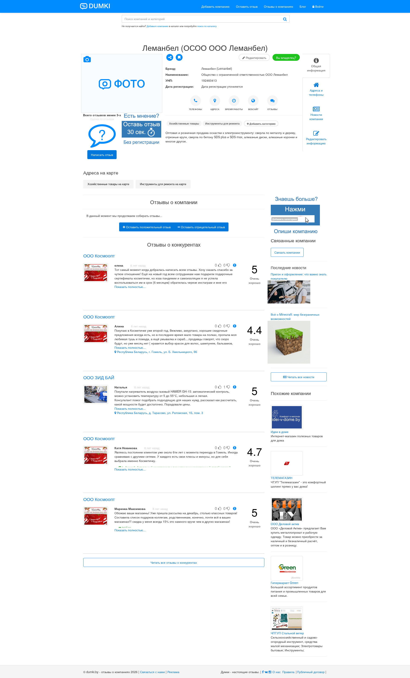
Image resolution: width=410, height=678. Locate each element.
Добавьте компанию (157, 26)
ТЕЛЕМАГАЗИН (281, 478)
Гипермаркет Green (284, 583)
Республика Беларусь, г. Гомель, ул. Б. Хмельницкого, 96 (156, 352)
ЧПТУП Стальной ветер (287, 633)
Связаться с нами (152, 672)
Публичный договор (311, 672)
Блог (303, 6)
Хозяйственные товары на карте (108, 184)
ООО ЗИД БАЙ (98, 377)
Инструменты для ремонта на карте (163, 184)
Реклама (173, 672)
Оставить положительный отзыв (148, 227)
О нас (276, 672)
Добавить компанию (215, 6)
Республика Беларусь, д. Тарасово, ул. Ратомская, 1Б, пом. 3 (159, 413)
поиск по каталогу (207, 26)
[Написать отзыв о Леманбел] (141, 130)
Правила (288, 672)
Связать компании (287, 252)
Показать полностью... (130, 287)
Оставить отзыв (247, 6)
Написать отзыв (102, 154)
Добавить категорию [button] (262, 124)
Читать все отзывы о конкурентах (174, 562)
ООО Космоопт (99, 255)
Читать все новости (300, 377)
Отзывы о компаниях (278, 6)
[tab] (316, 66)
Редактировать (255, 57)
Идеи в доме (279, 432)
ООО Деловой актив (285, 524)
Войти (319, 6)
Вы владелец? (286, 57)
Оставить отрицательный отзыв (202, 227)
